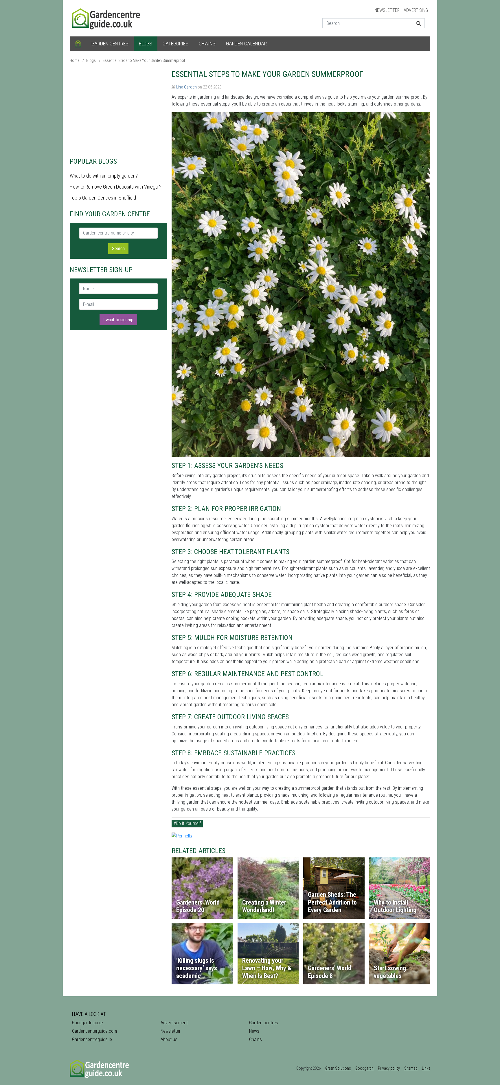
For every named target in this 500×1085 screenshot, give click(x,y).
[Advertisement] (118, 109)
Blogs (145, 43)
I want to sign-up (118, 319)
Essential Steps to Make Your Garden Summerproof (144, 60)
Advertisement (174, 1022)
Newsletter (387, 10)
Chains (207, 43)
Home (74, 60)
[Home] (78, 43)
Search (118, 248)
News (254, 1031)
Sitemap (411, 1068)
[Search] (416, 23)
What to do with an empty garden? (104, 176)
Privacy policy (389, 1068)
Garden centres (109, 43)
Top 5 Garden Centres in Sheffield (103, 198)
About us (169, 1039)
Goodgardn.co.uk (88, 1022)
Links (426, 1068)
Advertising (416, 10)
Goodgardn (364, 1068)
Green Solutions (338, 1068)
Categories (175, 43)
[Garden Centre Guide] (106, 18)
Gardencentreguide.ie (92, 1039)
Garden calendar (246, 43)
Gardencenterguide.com (94, 1031)
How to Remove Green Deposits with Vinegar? (115, 187)
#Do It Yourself (187, 823)
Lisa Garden (186, 87)
